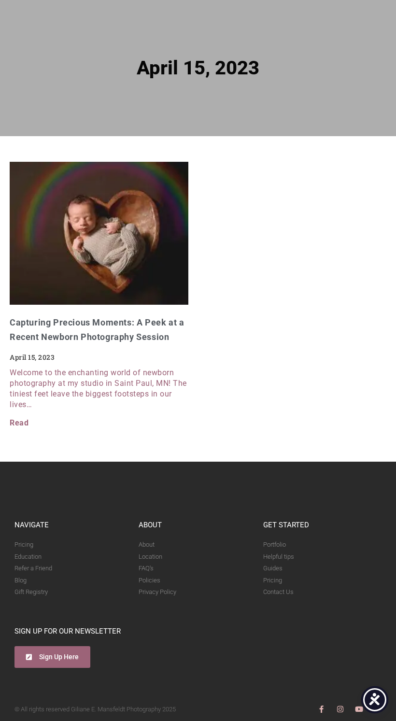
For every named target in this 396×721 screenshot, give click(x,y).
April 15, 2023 (198, 68)
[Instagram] (340, 709)
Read (19, 422)
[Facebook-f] (321, 709)
